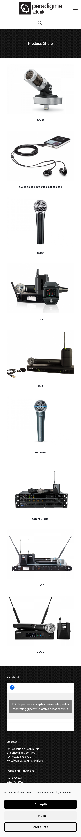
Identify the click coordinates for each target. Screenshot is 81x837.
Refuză (40, 816)
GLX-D (41, 319)
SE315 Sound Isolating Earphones (40, 186)
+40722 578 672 (20, 756)
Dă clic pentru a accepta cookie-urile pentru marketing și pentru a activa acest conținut (40, 707)
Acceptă (40, 804)
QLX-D (40, 651)
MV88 (40, 120)
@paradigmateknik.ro (30, 760)
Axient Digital (40, 518)
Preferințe (40, 827)
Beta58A (40, 452)
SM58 (40, 253)
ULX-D (40, 585)
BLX (40, 385)
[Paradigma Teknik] (40, 8)
